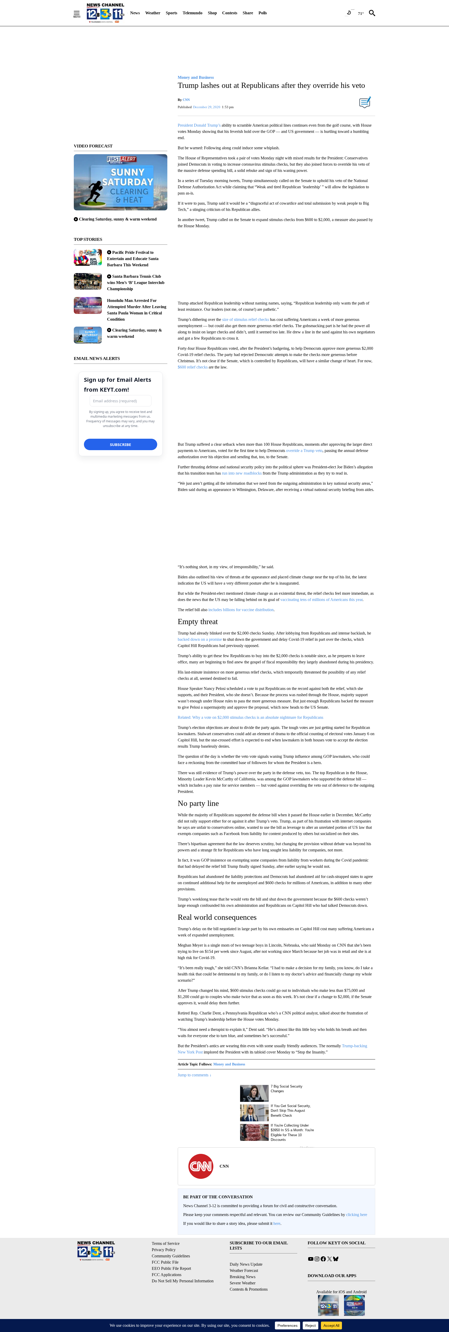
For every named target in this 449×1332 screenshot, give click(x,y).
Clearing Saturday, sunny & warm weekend (118, 219)
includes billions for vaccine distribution (241, 609)
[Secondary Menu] (80, 13)
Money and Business (229, 1064)
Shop (212, 13)
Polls (263, 13)
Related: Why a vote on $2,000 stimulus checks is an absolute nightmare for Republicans (250, 717)
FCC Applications (166, 1274)
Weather (152, 13)
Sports (171, 13)
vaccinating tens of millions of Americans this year (321, 599)
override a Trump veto (304, 450)
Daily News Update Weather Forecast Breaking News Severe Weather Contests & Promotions (249, 1276)
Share (248, 13)
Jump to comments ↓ (195, 1075)
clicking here (356, 1214)
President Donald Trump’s (200, 125)
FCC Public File (165, 1262)
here (276, 1223)
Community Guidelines (171, 1256)
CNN (186, 100)
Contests (229, 13)
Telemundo (192, 13)
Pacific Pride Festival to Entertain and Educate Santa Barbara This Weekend (133, 258)
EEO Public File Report (171, 1268)
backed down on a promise (200, 639)
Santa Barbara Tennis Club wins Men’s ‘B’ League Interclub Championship (135, 282)
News (135, 13)
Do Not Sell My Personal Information (183, 1281)
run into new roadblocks (242, 473)
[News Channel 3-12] (105, 13)
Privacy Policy (164, 1249)
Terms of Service (166, 1243)
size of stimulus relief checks (245, 319)
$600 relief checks (193, 367)
